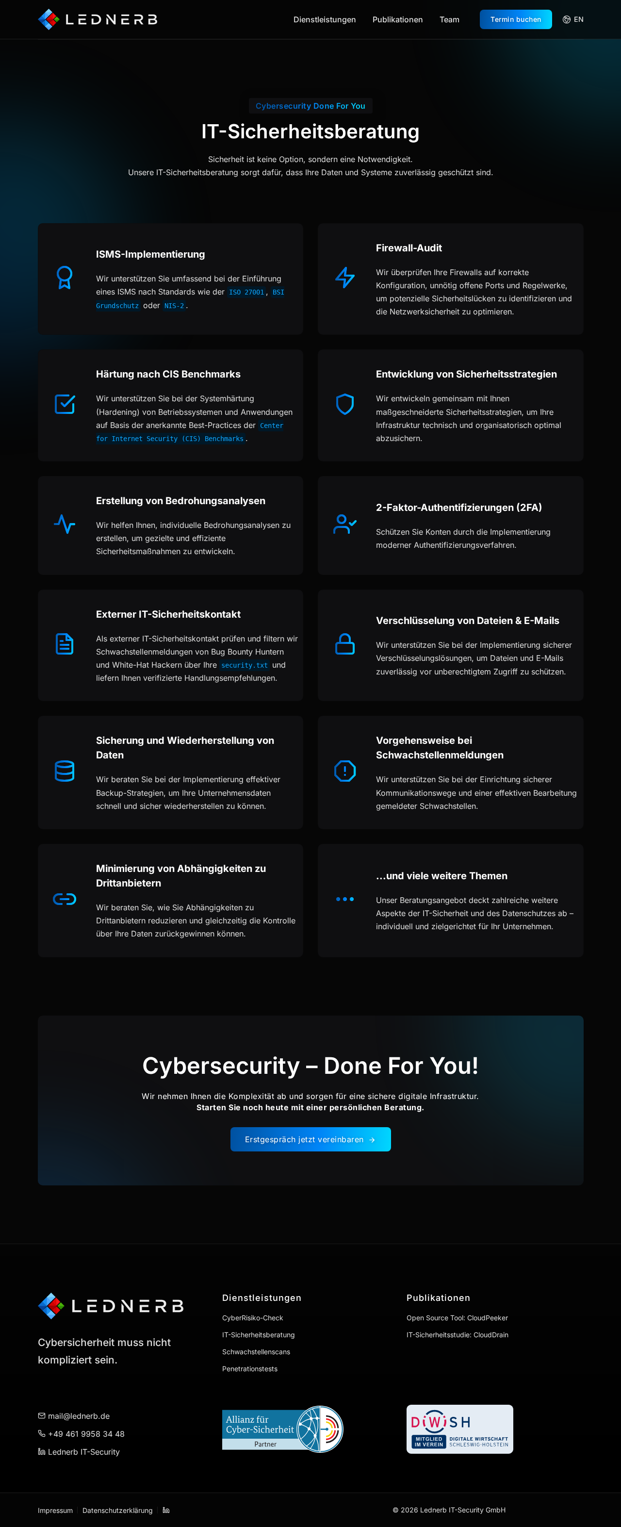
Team (449, 19)
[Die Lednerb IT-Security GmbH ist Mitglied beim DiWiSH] (495, 1429)
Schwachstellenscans (256, 1351)
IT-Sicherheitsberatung (258, 1334)
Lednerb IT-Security (83, 1452)
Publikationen (398, 19)
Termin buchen (515, 19)
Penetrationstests (250, 1368)
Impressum (55, 1510)
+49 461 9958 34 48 (85, 1434)
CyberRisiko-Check (252, 1318)
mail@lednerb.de (78, 1416)
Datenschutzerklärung (117, 1510)
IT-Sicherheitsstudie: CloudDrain (457, 1334)
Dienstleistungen (325, 19)
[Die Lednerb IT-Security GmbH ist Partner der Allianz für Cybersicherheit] (310, 1429)
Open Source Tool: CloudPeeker (457, 1318)
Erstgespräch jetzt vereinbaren (306, 1139)
